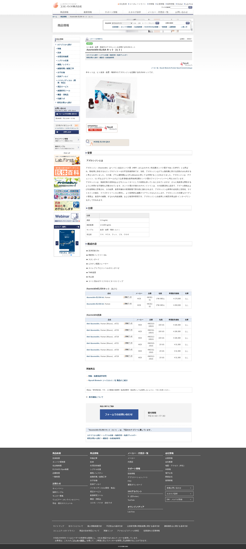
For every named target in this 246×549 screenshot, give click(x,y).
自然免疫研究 (109, 57)
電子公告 (169, 473)
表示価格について (96, 397)
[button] (77, 243)
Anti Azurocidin (93, 324)
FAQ (129, 481)
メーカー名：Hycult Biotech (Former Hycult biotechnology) (171, 68)
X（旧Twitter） (134, 496)
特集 (59, 49)
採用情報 (170, 4)
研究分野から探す (92, 57)
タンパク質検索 (126, 27)
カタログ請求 (134, 12)
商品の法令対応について (89, 531)
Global (180, 4)
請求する (71, 253)
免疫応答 (113, 55)
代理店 (130, 462)
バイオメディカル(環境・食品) (102, 488)
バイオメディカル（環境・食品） (67, 81)
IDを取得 (123, 4)
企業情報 (160, 4)
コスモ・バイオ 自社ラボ (101, 503)
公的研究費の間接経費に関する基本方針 (143, 526)
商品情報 (64, 12)
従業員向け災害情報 (152, 531)
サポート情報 (111, 12)
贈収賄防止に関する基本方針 (176, 526)
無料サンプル (58, 492)
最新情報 (88, 12)
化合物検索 (138, 27)
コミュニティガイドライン (64, 531)
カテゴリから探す (92, 55)
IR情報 (151, 4)
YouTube (131, 500)
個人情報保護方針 (94, 526)
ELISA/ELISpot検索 (151, 27)
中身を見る (63, 253)
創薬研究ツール (64, 91)
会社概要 (169, 462)
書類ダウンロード (135, 485)
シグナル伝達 (104, 55)
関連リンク (108, 531)
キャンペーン (58, 488)
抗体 (59, 53)
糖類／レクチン (64, 64)
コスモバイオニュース (71, 128)
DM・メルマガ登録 (174, 499)
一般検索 (164, 27)
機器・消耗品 (63, 95)
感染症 (102, 57)
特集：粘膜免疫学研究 (97, 376)
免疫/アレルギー (122, 55)
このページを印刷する (95, 39)
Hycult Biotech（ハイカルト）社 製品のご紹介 (108, 380)
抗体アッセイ (63, 76)
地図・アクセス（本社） (175, 466)
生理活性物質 (63, 56)
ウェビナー (66, 500)
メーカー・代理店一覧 (158, 12)
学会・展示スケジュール (63, 503)
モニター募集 (58, 496)
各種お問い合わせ (174, 488)
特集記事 (93, 458)
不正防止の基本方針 (114, 526)
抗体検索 (115, 27)
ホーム (55, 17)
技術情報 (131, 474)
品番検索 (173, 27)
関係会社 (169, 477)
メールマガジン (59, 128)
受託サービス (63, 87)
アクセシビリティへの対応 (128, 531)
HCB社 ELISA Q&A (102, 142)
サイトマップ (58, 526)
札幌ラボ (61, 99)
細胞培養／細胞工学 (66, 68)
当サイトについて (75, 526)
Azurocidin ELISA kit (95, 297)
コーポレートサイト (138, 4)
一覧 (77, 227)
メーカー (131, 458)
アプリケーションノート (138, 477)
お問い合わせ (181, 12)
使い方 (185, 27)
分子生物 (61, 72)
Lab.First (189, 4)
